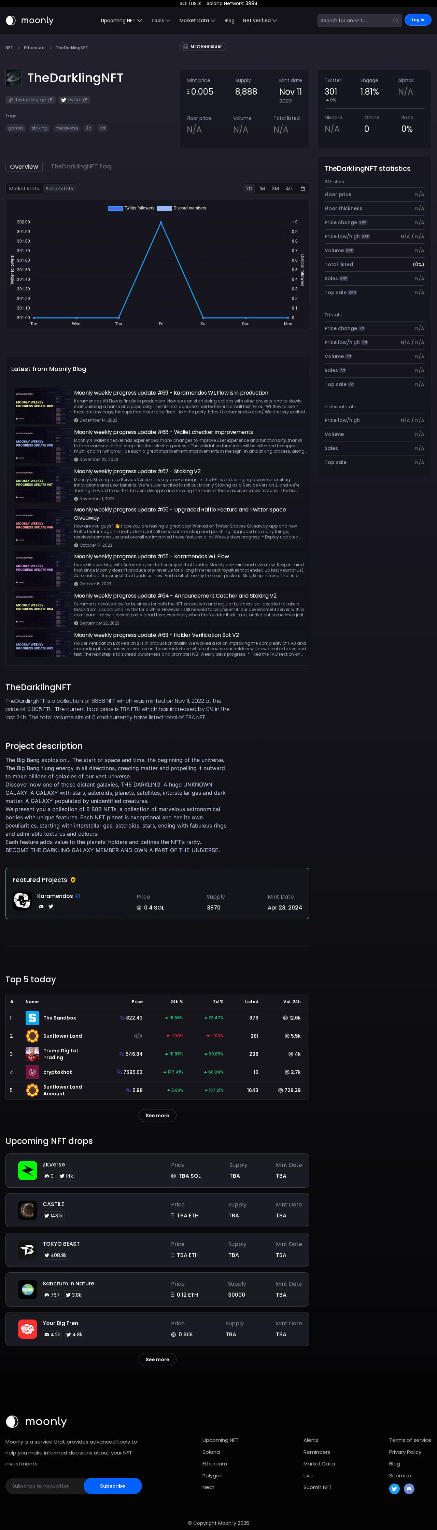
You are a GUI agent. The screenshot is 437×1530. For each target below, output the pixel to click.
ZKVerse (54, 1165)
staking (39, 128)
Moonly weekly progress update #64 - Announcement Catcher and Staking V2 (175, 596)
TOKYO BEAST (61, 1244)
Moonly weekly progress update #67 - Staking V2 (137, 471)
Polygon (212, 1475)
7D (249, 188)
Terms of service (410, 1440)
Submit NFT (318, 1487)
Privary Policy (405, 1452)
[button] (75, 78)
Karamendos (55, 896)
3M (275, 188)
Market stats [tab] (24, 188)
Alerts (311, 1440)
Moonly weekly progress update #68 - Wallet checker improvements (163, 432)
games (16, 128)
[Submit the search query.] (396, 20)
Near (208, 1487)
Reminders (317, 1452)
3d (88, 128)
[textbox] (119, 805)
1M (262, 188)
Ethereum (34, 48)
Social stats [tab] (59, 188)
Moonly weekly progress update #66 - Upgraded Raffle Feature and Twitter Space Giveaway (180, 514)
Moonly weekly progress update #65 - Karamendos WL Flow (151, 556)
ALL (289, 188)
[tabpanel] (157, 265)
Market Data (319, 1463)
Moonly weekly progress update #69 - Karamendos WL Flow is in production (171, 393)
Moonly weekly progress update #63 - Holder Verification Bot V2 (156, 635)
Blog (230, 20)
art (102, 128)
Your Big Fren (60, 1323)
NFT (9, 48)
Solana (211, 1452)
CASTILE (53, 1204)
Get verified (257, 20)
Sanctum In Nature (68, 1283)
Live (308, 1475)
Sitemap (400, 1475)
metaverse (67, 128)
